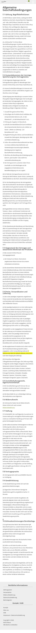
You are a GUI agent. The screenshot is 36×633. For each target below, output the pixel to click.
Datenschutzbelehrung (10, 597)
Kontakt (5, 607)
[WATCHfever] (9, 1)
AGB (4, 613)
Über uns (6, 610)
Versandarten (7, 592)
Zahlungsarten (7, 590)
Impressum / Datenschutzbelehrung (14, 615)
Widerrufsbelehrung (9, 407)
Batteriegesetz (7, 600)
